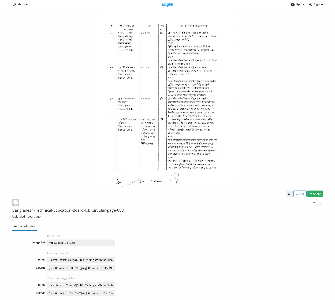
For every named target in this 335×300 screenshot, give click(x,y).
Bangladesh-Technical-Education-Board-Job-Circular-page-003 (68, 210)
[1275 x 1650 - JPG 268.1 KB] (289, 194)
